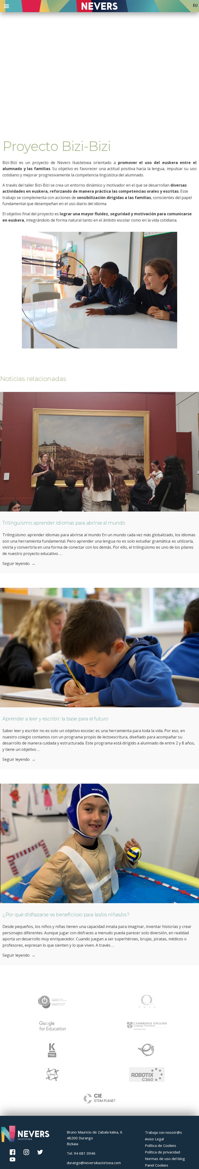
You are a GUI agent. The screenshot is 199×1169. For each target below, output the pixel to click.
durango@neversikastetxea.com (94, 1162)
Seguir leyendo (18, 563)
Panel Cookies (156, 1165)
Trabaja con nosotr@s (163, 1132)
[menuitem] (195, 5)
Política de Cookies (160, 1145)
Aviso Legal (154, 1138)
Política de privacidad (162, 1152)
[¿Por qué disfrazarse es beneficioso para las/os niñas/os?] (99, 843)
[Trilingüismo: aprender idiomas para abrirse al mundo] (99, 451)
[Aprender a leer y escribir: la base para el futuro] (99, 647)
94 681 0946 (84, 1153)
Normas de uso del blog (165, 1158)
